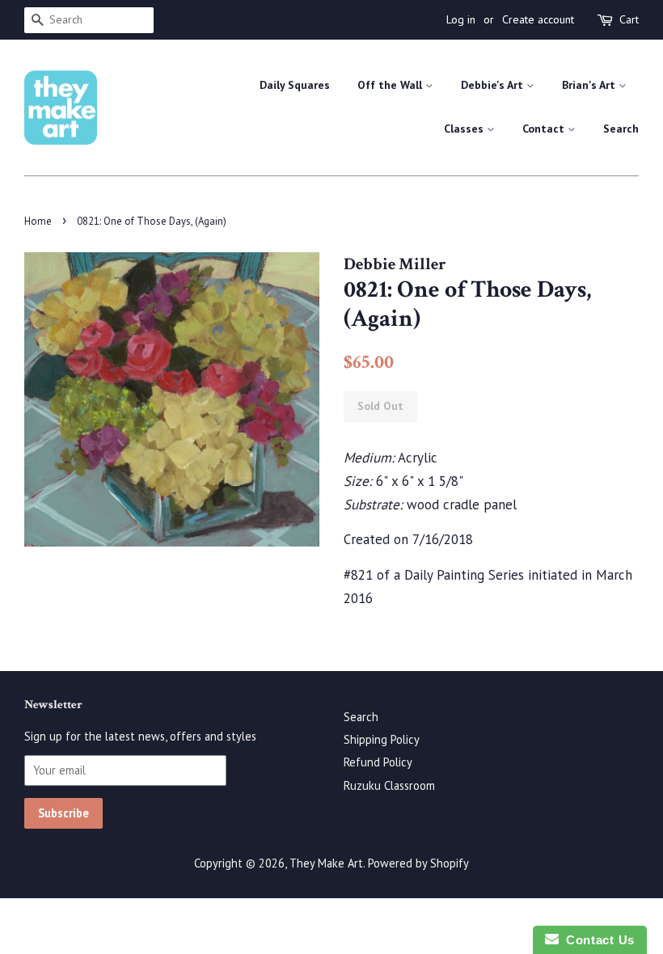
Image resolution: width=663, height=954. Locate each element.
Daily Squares (295, 85)
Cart (629, 19)
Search (621, 128)
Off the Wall (391, 85)
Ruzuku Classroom (389, 785)
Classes (465, 128)
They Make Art (326, 863)
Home (38, 221)
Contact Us (597, 940)
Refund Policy (378, 762)
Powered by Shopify (418, 863)
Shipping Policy (382, 739)
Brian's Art (590, 85)
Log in (460, 19)
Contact (545, 128)
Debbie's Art (493, 85)
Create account (538, 19)
